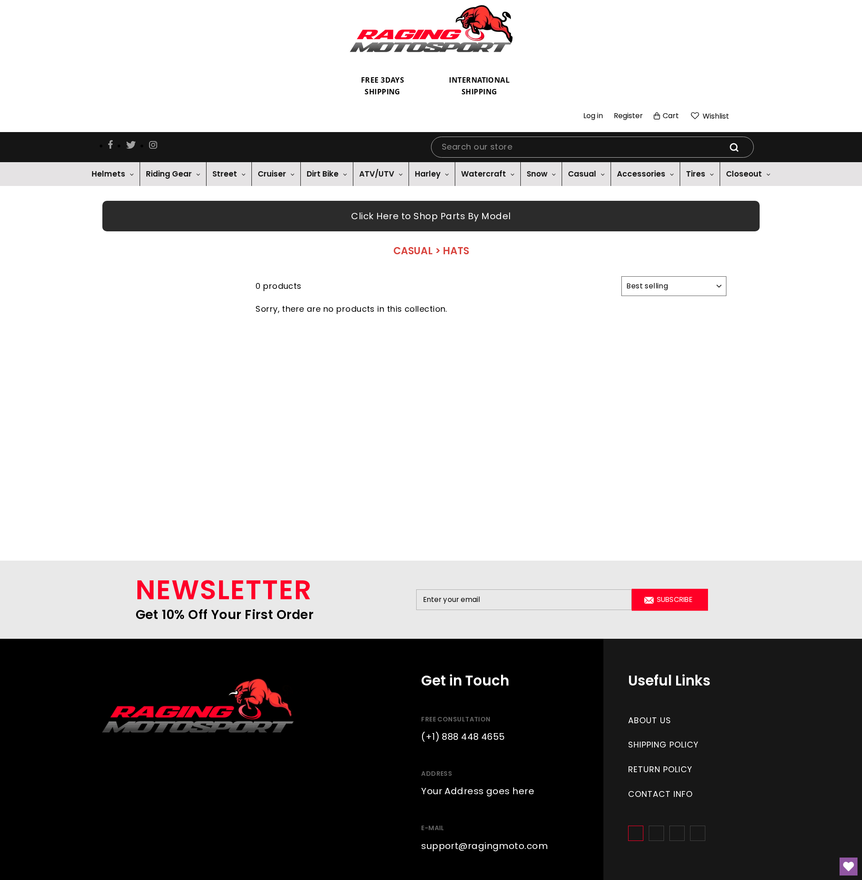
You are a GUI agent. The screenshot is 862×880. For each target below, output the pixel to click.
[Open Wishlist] (849, 867)
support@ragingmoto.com (484, 846)
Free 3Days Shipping (383, 86)
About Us (649, 720)
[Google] (677, 833)
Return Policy (660, 769)
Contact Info (660, 794)
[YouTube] (697, 833)
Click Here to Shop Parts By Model (431, 216)
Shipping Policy (663, 744)
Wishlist (715, 116)
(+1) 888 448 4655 (463, 736)
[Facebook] (635, 833)
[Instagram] (656, 833)
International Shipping (479, 86)
